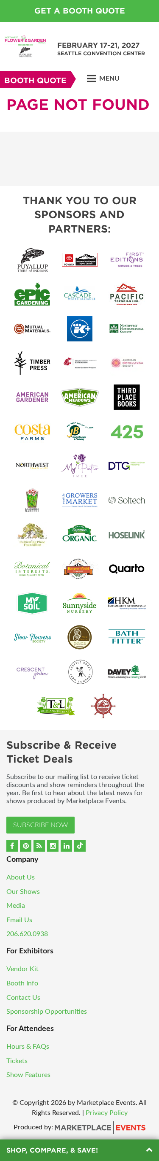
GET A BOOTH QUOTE (79, 10)
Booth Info (22, 983)
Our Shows (23, 891)
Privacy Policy (107, 1113)
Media (15, 905)
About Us (20, 877)
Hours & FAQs (27, 1046)
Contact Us (23, 997)
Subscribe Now (40, 825)
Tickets (17, 1061)
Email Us (19, 920)
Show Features (28, 1075)
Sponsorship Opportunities (46, 1011)
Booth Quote (35, 80)
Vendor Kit (22, 969)
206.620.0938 (27, 934)
